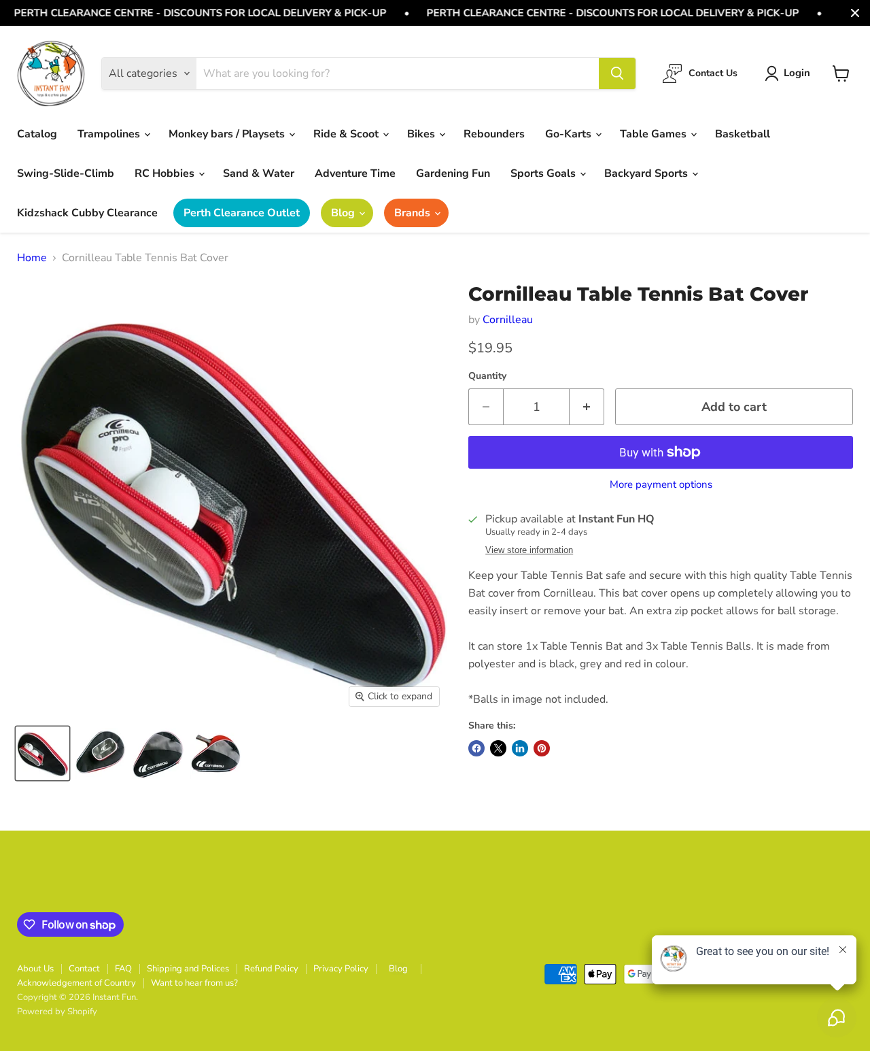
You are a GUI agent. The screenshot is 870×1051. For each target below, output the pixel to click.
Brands (413, 212)
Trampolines (110, 134)
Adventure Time (355, 173)
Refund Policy (271, 969)
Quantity (487, 376)
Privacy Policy (340, 969)
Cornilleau (508, 319)
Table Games (654, 134)
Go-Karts (569, 134)
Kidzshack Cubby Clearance (87, 212)
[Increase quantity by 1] (587, 407)
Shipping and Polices (188, 969)
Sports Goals (544, 173)
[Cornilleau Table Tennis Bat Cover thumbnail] (42, 753)
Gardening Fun (453, 173)
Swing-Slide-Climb (65, 173)
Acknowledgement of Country (76, 983)
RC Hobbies (166, 173)
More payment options (661, 484)
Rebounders (494, 134)
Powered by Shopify (57, 1011)
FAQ (123, 969)
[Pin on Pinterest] (542, 748)
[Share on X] (498, 748)
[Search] (617, 73)
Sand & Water (258, 173)
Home (32, 258)
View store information (529, 550)
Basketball (742, 134)
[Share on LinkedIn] (520, 748)
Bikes (422, 134)
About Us (35, 969)
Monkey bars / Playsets (228, 134)
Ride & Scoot (347, 134)
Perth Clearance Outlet (242, 212)
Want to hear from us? (194, 983)
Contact (84, 969)
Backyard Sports (647, 173)
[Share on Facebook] (476, 748)
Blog (344, 212)
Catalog (37, 134)
